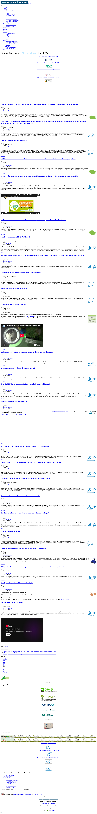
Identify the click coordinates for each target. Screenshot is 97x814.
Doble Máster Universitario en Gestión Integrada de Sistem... (48, 77)
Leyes (4, 8)
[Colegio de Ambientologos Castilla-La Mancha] (48, 715)
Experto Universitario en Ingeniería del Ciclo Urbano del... (48, 764)
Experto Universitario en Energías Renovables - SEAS (48, 750)
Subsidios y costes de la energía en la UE (14, 288)
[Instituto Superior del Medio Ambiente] (5, 680)
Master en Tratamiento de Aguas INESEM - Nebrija (48, 56)
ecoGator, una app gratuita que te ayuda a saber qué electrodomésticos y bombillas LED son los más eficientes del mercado (42, 255)
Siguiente (5, 672)
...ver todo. (8, 16)
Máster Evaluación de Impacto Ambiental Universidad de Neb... (48, 62)
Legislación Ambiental (8, 776)
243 (4, 664)
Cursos (7, 13)
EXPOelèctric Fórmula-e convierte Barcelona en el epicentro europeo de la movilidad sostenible (33, 220)
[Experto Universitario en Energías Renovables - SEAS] (48, 755)
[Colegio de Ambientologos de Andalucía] (48, 690)
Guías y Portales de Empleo (11, 21)
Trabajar (5, 17)
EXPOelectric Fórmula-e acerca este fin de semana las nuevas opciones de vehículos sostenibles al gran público (38, 159)
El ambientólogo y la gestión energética (14, 401)
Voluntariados (9, 783)
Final (4, 673)
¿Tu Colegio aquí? (48, 719)
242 (4, 663)
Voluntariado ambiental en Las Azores (11, 652)
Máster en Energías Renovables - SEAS (48, 743)
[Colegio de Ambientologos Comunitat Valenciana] (48, 704)
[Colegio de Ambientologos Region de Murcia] (48, 710)
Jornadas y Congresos (10, 14)
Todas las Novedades (26, 794)
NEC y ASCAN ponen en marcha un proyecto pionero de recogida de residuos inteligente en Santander (35, 567)
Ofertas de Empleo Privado (11, 19)
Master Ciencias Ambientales (12, 780)
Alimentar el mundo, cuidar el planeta (13, 304)
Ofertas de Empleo (39, 794)
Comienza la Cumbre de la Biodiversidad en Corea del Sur (20, 496)
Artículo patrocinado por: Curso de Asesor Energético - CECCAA (14, 414)
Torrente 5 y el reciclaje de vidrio (12, 602)
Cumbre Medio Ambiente (11, 782)
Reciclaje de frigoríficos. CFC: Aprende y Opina (17, 583)
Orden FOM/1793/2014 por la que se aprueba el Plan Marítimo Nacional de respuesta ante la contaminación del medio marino (29, 651)
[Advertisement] (48, 93)
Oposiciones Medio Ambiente (12, 787)
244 (4, 665)
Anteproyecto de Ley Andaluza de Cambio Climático (18, 368)
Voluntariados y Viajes (10, 15)
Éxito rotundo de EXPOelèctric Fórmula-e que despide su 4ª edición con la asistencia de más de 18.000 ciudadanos (39, 104)
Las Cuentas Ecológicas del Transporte (14, 140)
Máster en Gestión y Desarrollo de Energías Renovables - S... (48, 757)
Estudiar (5, 9)
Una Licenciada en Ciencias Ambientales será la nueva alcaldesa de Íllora (25, 446)
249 (4, 671)
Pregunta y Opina (6, 23)
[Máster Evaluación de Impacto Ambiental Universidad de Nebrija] (48, 67)
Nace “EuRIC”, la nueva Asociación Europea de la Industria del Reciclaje (25, 384)
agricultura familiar (31, 316)
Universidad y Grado (10, 10)
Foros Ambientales (10, 26)
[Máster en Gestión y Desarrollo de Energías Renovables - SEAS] (48, 763)
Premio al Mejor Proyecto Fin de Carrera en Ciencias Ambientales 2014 (25, 548)
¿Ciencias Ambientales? (11, 25)
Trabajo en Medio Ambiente (9, 784)
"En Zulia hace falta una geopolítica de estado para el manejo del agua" (25, 513)
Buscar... (2, 789)
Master (7, 12)
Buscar (26, 789)
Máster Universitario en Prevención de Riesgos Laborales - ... (48, 69)
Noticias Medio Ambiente (8, 775)
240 (4, 660)
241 (4, 662)
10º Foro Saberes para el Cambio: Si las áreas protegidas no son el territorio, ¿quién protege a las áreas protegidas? (40, 176)
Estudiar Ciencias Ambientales (9, 777)
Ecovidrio (6, 646)
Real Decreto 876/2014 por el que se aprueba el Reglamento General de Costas (27, 352)
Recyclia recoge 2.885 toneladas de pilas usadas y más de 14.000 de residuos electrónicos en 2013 (33, 462)
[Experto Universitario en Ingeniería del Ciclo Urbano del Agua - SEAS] (48, 770)
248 (4, 670)
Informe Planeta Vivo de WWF (11, 531)
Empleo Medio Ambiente (11, 786)
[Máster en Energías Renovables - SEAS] (48, 748)
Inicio (4, 658)
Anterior (5, 659)
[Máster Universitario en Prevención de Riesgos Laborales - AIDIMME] (48, 75)
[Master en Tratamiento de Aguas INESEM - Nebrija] (48, 60)
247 (4, 669)
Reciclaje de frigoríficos (65, 599)
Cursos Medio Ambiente (11, 781)
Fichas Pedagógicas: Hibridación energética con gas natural (21, 272)
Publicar (5, 27)
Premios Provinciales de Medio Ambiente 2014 (16, 237)
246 (4, 668)
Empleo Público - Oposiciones (12, 20)
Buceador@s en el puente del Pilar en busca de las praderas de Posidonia (25, 478)
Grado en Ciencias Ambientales (12, 779)
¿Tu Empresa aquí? (48, 682)
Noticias (5, 7)
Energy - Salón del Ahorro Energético (60, 411)
